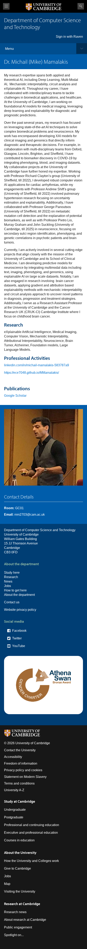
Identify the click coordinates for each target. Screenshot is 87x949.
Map (7, 884)
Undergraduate (15, 809)
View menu (6, 6)
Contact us (11, 602)
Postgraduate (13, 817)
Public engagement (18, 927)
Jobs (7, 586)
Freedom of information (20, 763)
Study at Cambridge (19, 801)
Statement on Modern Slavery (25, 776)
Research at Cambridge (22, 903)
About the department (19, 594)
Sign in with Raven (69, 36)
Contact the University (20, 750)
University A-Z (14, 790)
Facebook (19, 630)
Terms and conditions (19, 783)
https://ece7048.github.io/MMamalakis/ (31, 372)
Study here (12, 572)
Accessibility (13, 757)
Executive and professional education (31, 832)
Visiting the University (19, 891)
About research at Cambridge (25, 919)
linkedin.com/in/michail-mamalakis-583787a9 (36, 365)
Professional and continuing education (31, 825)
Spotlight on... (14, 935)
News (8, 581)
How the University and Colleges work (31, 861)
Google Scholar (15, 395)
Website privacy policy (20, 609)
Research (11, 577)
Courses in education (19, 840)
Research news (15, 912)
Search (80, 6)
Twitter (17, 638)
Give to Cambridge (17, 868)
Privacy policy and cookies (23, 770)
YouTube (18, 646)
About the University (20, 852)
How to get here (15, 590)
